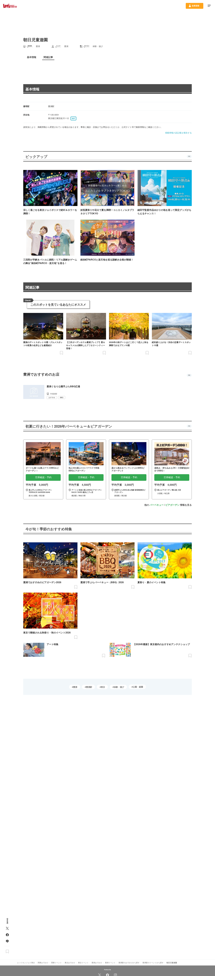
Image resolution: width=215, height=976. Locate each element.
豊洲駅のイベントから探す (153, 962)
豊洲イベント (110, 962)
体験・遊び (119, 686)
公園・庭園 (138, 686)
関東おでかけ (43, 962)
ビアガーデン (172, 504)
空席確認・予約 (43, 477)
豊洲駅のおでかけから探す (129, 962)
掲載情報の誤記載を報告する (178, 132)
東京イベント (83, 962)
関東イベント (56, 962)
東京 (103, 686)
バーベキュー (157, 504)
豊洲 (75, 686)
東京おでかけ (70, 962)
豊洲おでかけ (97, 962)
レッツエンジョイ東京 (26, 962)
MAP (73, 118)
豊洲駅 (89, 686)
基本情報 (32, 88)
